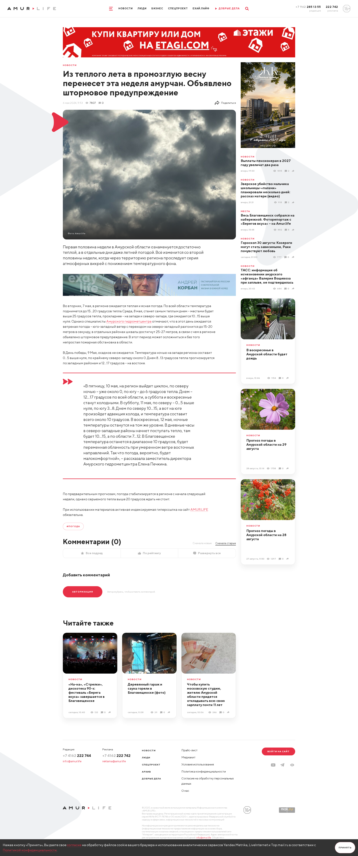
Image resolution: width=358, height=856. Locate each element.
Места (245, 211)
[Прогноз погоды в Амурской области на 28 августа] (288, 559)
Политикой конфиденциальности (30, 850)
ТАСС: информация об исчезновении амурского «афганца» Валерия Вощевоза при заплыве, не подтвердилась (267, 276)
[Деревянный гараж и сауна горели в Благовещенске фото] (169, 712)
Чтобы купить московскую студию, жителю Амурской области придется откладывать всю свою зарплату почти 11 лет (206, 694)
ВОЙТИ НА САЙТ (278, 751)
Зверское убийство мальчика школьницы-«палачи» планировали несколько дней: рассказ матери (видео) (265, 190)
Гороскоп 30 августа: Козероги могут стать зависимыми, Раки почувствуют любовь (266, 247)
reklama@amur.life (114, 761)
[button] (292, 765)
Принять (345, 847)
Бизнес (157, 8)
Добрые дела (151, 778)
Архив (146, 771)
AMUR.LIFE (199, 509)
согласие (74, 845)
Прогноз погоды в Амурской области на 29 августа (266, 444)
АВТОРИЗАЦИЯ (82, 591)
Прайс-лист (189, 750)
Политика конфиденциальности (203, 771)
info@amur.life (72, 761)
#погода (73, 526)
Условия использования (197, 764)
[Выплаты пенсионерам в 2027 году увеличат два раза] (293, 171)
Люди (142, 8)
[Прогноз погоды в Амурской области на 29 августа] (288, 468)
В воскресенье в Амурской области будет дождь (266, 354)
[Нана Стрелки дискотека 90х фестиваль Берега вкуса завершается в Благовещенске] (110, 712)
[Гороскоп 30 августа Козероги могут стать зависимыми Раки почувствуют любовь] (293, 257)
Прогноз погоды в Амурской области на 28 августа (266, 535)
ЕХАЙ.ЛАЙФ (201, 8)
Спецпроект (178, 8)
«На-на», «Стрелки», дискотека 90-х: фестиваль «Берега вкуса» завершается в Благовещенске (86, 692)
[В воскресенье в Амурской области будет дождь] (288, 378)
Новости (125, 8)
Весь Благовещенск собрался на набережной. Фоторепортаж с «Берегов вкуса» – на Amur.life (267, 219)
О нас (185, 790)
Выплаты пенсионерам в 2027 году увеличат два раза (266, 163)
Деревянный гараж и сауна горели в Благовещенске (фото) (147, 688)
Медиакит (188, 757)
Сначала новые (202, 543)
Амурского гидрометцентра (129, 321)
